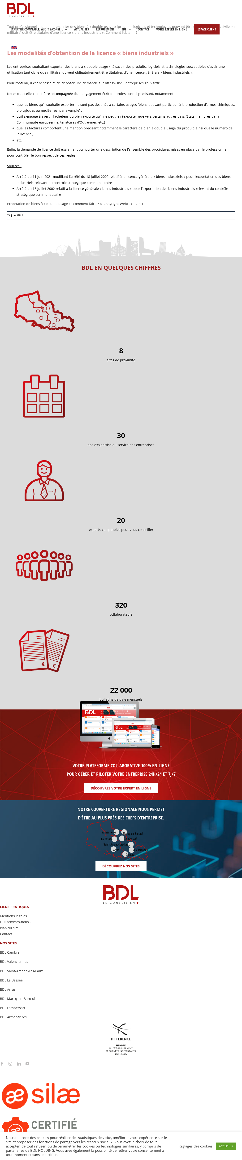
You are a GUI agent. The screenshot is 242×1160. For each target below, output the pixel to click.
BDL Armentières (13, 1017)
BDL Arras (8, 989)
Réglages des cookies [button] (195, 1146)
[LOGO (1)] (59, 1067)
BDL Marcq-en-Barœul (17, 998)
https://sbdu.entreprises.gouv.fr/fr (132, 83)
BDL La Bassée (11, 980)
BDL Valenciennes (14, 961)
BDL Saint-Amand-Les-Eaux (21, 971)
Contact (6, 934)
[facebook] (2, 1064)
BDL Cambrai (10, 952)
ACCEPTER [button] (226, 1146)
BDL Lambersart (12, 1008)
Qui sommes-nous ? (15, 922)
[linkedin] (19, 1064)
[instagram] (10, 1064)
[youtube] (27, 1064)
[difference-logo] (121, 1025)
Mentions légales (13, 916)
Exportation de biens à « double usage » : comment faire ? (53, 203)
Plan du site (9, 928)
